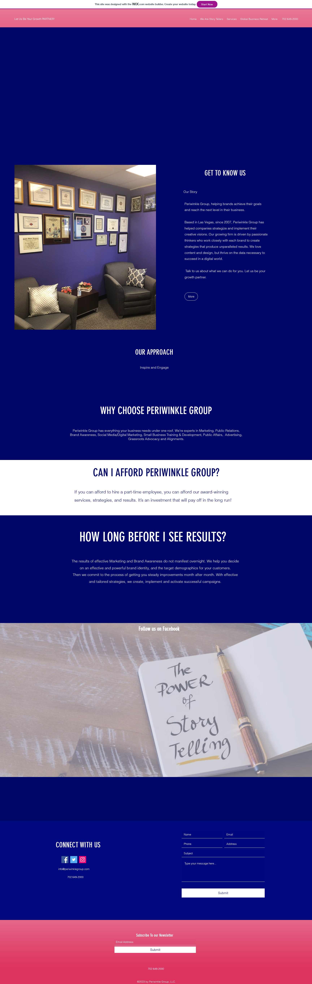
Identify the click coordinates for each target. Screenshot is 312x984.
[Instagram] (82, 859)
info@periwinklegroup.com (74, 869)
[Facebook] (64, 859)
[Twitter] (73, 859)
